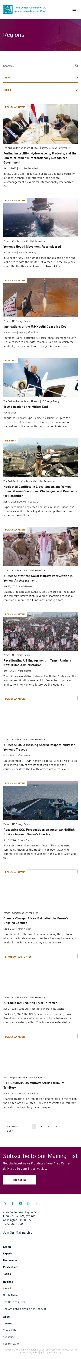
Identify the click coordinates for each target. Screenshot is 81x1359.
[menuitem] (5, 1205)
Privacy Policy (69, 1349)
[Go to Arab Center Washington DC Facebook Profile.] (13, 1204)
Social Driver (55, 1352)
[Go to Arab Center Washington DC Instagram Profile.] (28, 1204)
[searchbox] (40, 66)
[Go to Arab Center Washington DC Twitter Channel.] (5, 1204)
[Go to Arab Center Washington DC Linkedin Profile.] (36, 1204)
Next (8, 1131)
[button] (74, 9)
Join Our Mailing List (17, 1232)
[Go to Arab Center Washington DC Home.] (24, 9)
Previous (13, 1126)
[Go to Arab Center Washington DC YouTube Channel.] (20, 1204)
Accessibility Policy (29, 1352)
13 (72, 1126)
